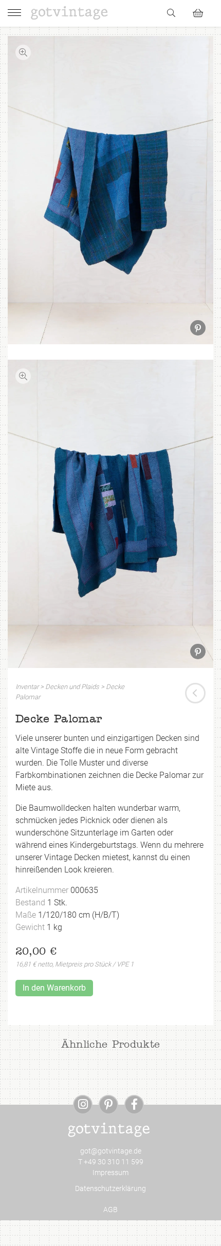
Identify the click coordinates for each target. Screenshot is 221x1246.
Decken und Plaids (72, 687)
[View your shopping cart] (202, 11)
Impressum (110, 1172)
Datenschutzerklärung (110, 1188)
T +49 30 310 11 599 (110, 1162)
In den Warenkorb (54, 988)
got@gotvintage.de (110, 1151)
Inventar (27, 687)
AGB (110, 1209)
